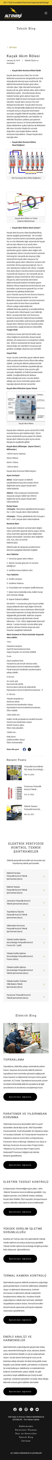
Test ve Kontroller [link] (26, 1433)
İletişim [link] (26, 1441)
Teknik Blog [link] (26, 1437)
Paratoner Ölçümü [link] (26, 1430)
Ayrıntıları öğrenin (20, 1097)
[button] (46, 13)
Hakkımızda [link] (26, 1426)
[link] (13, 13)
